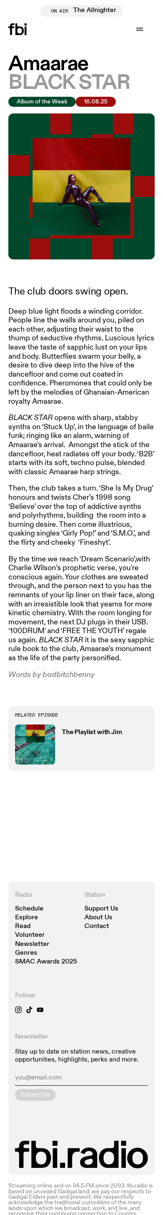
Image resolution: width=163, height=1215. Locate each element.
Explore (26, 918)
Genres (26, 953)
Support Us (101, 909)
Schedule (29, 909)
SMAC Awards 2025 (46, 962)
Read (23, 926)
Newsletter (32, 944)
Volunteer (30, 935)
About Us (98, 918)
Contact (96, 926)
